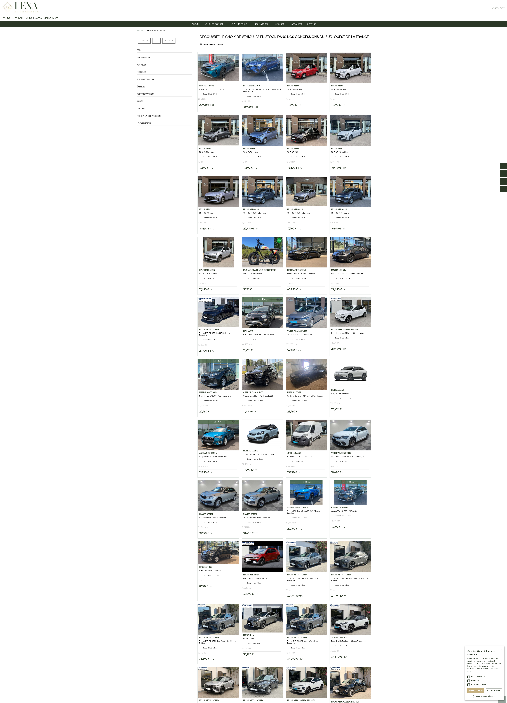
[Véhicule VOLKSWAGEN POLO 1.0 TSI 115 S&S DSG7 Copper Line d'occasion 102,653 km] (306, 326)
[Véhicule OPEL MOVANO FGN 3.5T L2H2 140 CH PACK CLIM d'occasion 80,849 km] (306, 449)
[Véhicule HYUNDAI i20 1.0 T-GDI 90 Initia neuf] (218, 205)
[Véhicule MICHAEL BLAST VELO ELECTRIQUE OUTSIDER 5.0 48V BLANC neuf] (262, 266)
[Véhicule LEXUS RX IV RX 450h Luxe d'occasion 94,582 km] (262, 634)
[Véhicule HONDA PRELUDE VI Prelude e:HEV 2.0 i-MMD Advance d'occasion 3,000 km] (306, 266)
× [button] (501, 650)
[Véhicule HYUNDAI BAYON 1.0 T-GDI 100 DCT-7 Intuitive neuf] (262, 205)
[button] (240, 24)
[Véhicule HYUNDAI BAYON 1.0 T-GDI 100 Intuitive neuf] (350, 205)
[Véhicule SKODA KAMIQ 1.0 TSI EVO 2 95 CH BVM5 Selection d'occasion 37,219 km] (262, 509)
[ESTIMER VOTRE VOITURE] (503, 181)
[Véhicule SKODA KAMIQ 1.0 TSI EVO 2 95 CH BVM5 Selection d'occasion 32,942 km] (218, 509)
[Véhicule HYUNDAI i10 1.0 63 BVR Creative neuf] (306, 82)
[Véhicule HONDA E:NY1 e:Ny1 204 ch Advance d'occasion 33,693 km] (350, 388)
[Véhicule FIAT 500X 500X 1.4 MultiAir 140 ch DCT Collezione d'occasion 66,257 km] (262, 326)
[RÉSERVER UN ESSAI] (503, 166)
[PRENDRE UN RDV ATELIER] (503, 173)
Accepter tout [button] (476, 691)
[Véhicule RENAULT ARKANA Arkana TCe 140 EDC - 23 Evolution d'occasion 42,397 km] (350, 509)
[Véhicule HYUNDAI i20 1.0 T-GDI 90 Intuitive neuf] (350, 144)
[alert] (484, 673)
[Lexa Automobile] (19, 7)
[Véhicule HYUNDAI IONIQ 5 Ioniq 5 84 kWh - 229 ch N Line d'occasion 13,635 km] (262, 571)
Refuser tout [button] (493, 691)
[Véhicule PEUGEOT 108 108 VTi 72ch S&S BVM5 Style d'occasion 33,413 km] (218, 571)
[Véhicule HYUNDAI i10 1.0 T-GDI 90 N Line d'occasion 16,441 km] (306, 144)
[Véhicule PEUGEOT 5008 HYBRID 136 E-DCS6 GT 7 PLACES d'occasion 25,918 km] (218, 82)
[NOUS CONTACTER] (503, 189)
